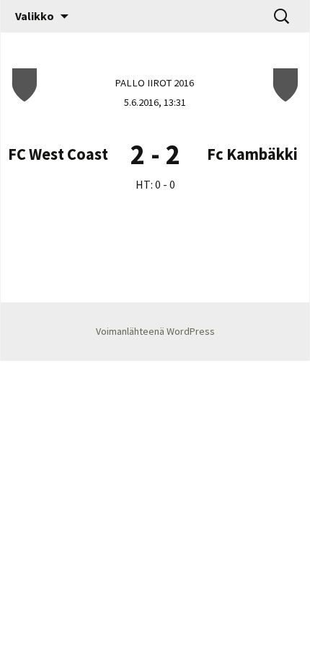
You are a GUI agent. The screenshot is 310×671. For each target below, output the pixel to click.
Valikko (34, 16)
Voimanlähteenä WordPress (155, 331)
